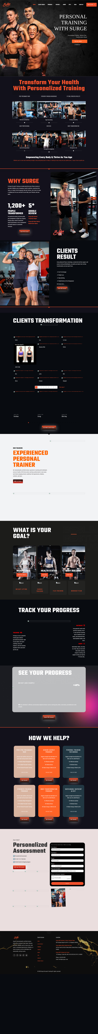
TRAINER (39, 949)
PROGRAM (39, 947)
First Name (54, 847)
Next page (61, 387)
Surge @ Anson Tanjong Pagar (32, 218)
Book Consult (90, 5)
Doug (63, 416)
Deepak (65, 381)
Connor (40, 381)
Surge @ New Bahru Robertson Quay (34, 223)
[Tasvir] (49, 401)
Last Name (54, 852)
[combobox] (54, 866)
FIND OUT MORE (24, 772)
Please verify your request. (58, 874)
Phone (53, 863)
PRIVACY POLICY (40, 961)
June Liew (17, 367)
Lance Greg (18, 416)
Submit (67, 883)
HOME (39, 941)
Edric (16, 340)
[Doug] (73, 401)
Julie (40, 374)
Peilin (64, 347)
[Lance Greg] (25, 401)
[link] (24, 110)
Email (53, 858)
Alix (16, 374)
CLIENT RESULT (40, 944)
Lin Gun (65, 340)
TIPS (38, 955)
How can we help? (56, 868)
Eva (40, 340)
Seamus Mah (42, 347)
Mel (64, 374)
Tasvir (40, 416)
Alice (16, 381)
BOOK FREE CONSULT (78, 42)
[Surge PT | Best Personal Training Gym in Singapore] (6, 4)
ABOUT (39, 952)
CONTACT (39, 958)
